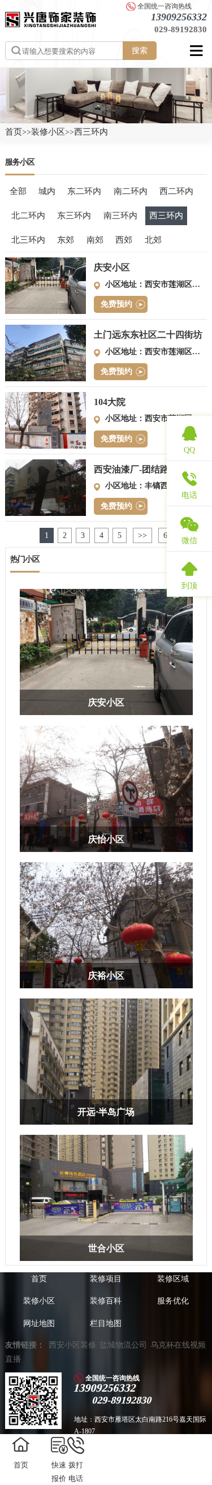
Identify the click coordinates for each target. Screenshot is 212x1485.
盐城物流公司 (123, 1345)
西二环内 (176, 191)
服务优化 (173, 1301)
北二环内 (28, 215)
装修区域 (173, 1279)
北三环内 (28, 239)
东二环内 (84, 191)
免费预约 (116, 304)
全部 (18, 191)
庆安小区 (112, 267)
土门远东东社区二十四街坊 (148, 334)
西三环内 (91, 131)
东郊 (65, 239)
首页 (13, 131)
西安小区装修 (72, 1345)
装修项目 (106, 1279)
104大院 (110, 402)
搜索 (140, 50)
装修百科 (106, 1301)
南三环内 (120, 215)
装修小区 (48, 131)
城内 (46, 191)
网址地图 (39, 1323)
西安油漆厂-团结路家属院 (145, 469)
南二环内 (131, 191)
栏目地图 (106, 1323)
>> (142, 535)
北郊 (153, 239)
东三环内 (74, 215)
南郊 (94, 239)
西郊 (123, 239)
